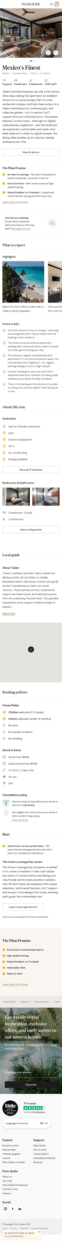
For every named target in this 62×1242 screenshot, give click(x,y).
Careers (6, 1193)
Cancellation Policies (44, 1158)
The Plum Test (10, 1189)
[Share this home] (48, 52)
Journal (6, 1158)
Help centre (39, 1145)
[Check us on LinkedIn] (20, 1209)
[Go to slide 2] (33, 61)
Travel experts (41, 1153)
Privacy (14, 1228)
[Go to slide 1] (31, 61)
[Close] (39, 1231)
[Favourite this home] (55, 52)
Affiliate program (11, 1153)
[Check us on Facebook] (13, 1209)
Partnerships (9, 1149)
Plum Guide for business (15, 1185)
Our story (7, 1180)
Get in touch (39, 1149)
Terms (5, 1228)
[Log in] (54, 4)
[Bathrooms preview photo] (46, 497)
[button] (31, 4)
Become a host (10, 1145)
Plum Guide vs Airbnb (13, 1162)
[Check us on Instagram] (5, 1209)
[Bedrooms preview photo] (16, 497)
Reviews (37, 1162)
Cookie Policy (17, 1236)
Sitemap (24, 1228)
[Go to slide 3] (36, 61)
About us (7, 1176)
